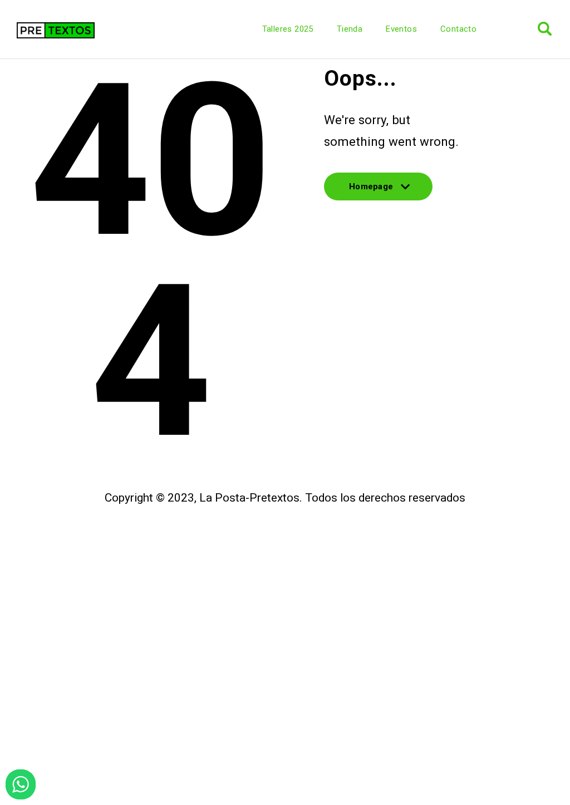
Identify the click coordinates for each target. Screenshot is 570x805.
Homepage (371, 190)
